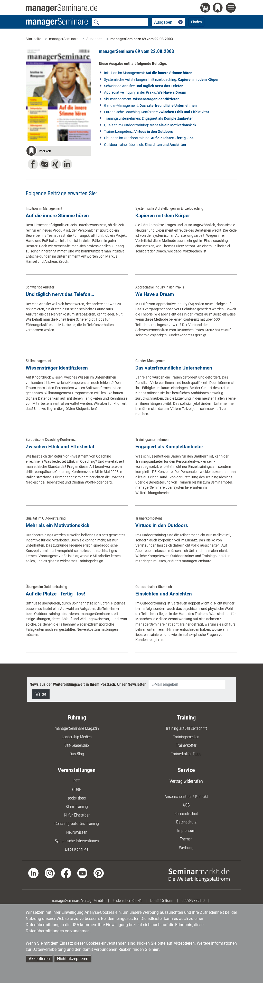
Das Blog (77, 753)
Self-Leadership (76, 745)
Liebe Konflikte (76, 849)
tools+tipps (77, 798)
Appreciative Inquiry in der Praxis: (145, 92)
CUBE (76, 789)
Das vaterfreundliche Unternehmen (173, 368)
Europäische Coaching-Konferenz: (156, 112)
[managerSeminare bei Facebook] (65, 872)
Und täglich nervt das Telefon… (60, 294)
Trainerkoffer (186, 745)
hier (155, 949)
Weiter (40, 694)
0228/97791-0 (193, 900)
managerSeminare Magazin (77, 728)
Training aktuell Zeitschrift (186, 728)
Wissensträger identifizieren (57, 368)
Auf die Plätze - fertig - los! (55, 594)
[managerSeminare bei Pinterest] (98, 872)
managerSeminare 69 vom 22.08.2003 (141, 39)
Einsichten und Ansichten (163, 594)
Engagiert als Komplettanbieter (169, 447)
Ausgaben (94, 39)
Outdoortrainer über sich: (145, 145)
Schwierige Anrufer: (145, 86)
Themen (186, 839)
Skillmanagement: (142, 99)
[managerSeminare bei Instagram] (49, 872)
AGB (186, 805)
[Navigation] (231, 8)
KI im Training (77, 806)
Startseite (33, 39)
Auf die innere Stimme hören (57, 215)
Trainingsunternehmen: (148, 118)
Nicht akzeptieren (72, 958)
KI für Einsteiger (77, 815)
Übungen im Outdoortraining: (149, 138)
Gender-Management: (150, 105)
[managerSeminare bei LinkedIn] (33, 872)
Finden (196, 22)
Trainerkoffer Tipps (186, 753)
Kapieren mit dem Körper (162, 215)
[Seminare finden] (199, 874)
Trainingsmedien (186, 736)
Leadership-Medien (77, 736)
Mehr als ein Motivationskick (57, 525)
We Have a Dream (154, 294)
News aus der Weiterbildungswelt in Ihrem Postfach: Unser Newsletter (88, 684)
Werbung (186, 847)
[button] (58, 151)
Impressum (186, 830)
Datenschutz (186, 822)
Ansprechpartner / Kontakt (186, 796)
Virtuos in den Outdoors (161, 525)
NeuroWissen (76, 832)
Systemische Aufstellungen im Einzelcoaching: (161, 79)
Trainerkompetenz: (138, 131)
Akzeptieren (39, 958)
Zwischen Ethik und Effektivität (60, 447)
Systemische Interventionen (77, 840)
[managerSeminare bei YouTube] (82, 872)
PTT (76, 780)
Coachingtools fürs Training (76, 823)
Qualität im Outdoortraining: (150, 125)
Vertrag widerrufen (186, 781)
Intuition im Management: (148, 73)
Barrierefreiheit (186, 813)
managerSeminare (63, 39)
